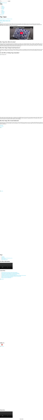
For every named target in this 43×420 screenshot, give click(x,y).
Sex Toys (3, 8)
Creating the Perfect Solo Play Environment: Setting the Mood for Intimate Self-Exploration (14, 275)
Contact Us (3, 7)
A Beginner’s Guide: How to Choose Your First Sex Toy (9, 274)
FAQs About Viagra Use (5, 20)
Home (2, 10)
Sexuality (3, 13)
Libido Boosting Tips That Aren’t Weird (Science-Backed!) (9, 272)
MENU (1, 3)
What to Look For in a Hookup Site (6, 277)
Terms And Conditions (5, 259)
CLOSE (1, 4)
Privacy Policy (4, 258)
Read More (1, 125)
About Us (3, 6)
